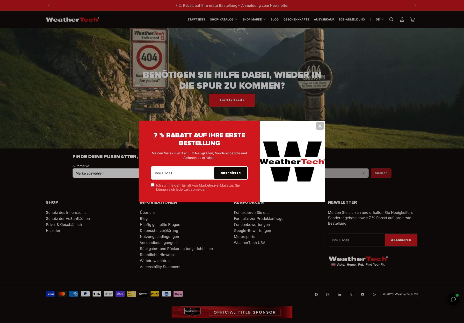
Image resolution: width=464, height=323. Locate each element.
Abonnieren (231, 173)
